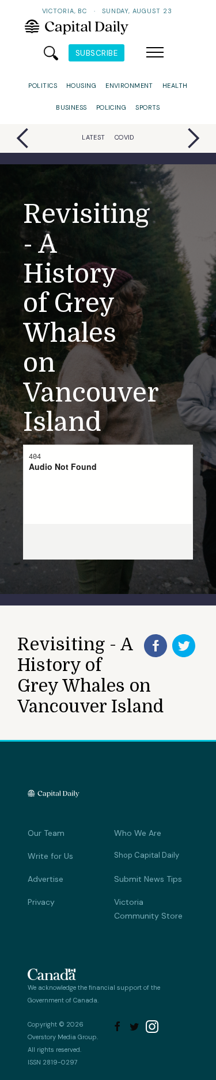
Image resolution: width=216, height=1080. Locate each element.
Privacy (41, 902)
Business (71, 107)
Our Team (46, 833)
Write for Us (50, 856)
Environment (129, 86)
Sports (147, 107)
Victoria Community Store (148, 909)
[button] (155, 53)
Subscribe (96, 53)
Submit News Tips (148, 879)
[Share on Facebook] (155, 645)
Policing (111, 107)
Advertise (45, 879)
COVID (124, 137)
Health (175, 86)
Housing (81, 86)
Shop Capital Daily (146, 855)
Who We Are (137, 833)
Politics (42, 86)
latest (93, 137)
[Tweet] (183, 645)
